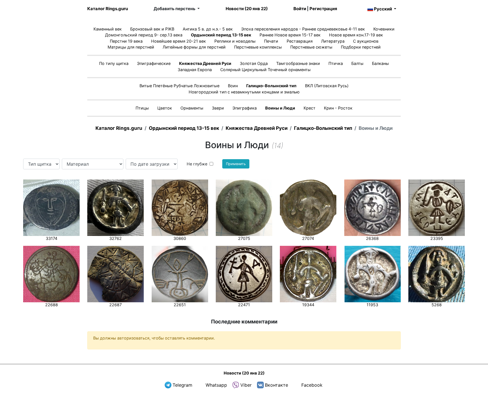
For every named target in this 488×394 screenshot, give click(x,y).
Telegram (182, 385)
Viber (246, 385)
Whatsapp (216, 385)
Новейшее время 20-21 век (178, 41)
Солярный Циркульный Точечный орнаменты (265, 69)
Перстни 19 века (126, 41)
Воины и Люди (280, 108)
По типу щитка (113, 63)
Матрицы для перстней (131, 47)
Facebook (312, 385)
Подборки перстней (361, 47)
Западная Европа (195, 69)
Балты (357, 63)
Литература (333, 41)
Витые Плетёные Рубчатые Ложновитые (179, 85)
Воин (233, 85)
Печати (271, 41)
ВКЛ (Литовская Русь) (326, 85)
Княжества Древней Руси (205, 63)
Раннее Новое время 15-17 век (290, 34)
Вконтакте (276, 385)
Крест (309, 108)
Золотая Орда (254, 63)
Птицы (142, 108)
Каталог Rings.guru (107, 8)
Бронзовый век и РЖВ (152, 29)
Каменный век (107, 29)
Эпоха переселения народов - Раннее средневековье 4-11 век (303, 29)
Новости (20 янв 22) (247, 8)
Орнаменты (191, 108)
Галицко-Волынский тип (271, 85)
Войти (299, 8)
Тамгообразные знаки (298, 63)
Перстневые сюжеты (311, 47)
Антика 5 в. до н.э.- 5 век (208, 29)
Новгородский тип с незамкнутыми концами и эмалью (244, 91)
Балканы (380, 63)
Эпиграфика (244, 108)
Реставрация (300, 41)
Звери (218, 108)
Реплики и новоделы (235, 41)
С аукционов (365, 41)
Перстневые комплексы (258, 47)
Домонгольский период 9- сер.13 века (143, 34)
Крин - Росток (338, 108)
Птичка (335, 63)
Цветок (164, 108)
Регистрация (323, 8)
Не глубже (197, 163)
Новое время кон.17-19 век (356, 34)
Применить (236, 164)
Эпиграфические (154, 63)
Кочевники (384, 29)
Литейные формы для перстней (194, 47)
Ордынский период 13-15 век (221, 34)
